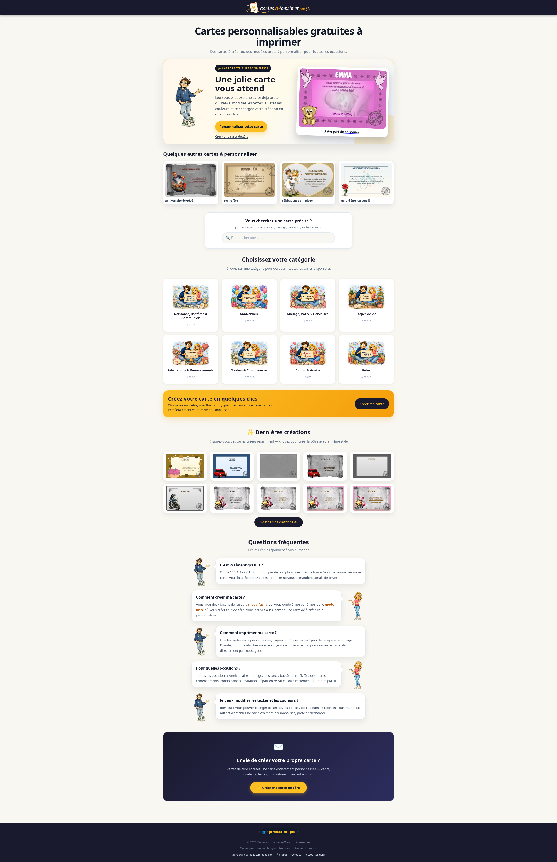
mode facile (258, 604)
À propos (282, 855)
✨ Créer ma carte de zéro (278, 787)
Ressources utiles (315, 855)
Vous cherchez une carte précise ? (278, 220)
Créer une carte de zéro (231, 137)
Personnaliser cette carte (241, 126)
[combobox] (278, 237)
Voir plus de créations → (278, 522)
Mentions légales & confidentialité (252, 855)
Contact (296, 855)
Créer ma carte (371, 404)
